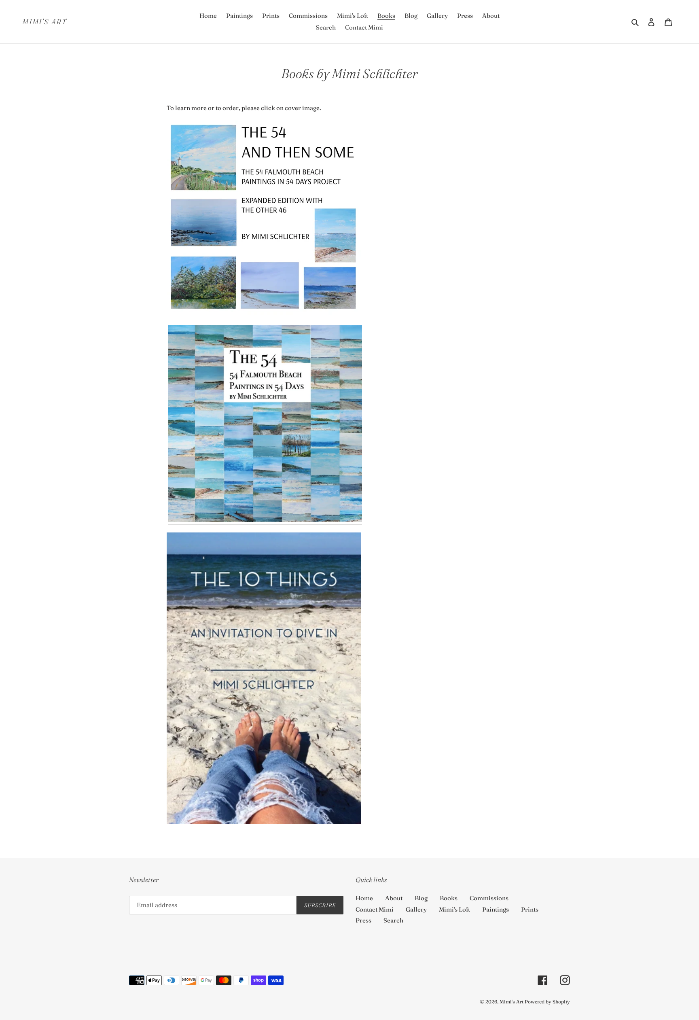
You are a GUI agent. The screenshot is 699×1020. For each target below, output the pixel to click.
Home (364, 898)
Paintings (495, 909)
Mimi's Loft (454, 909)
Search (393, 920)
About (393, 898)
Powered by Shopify (547, 1002)
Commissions (489, 898)
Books (449, 898)
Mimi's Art (44, 21)
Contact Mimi (375, 909)
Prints (529, 909)
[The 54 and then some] (264, 313)
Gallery (416, 909)
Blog (421, 898)
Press (363, 920)
